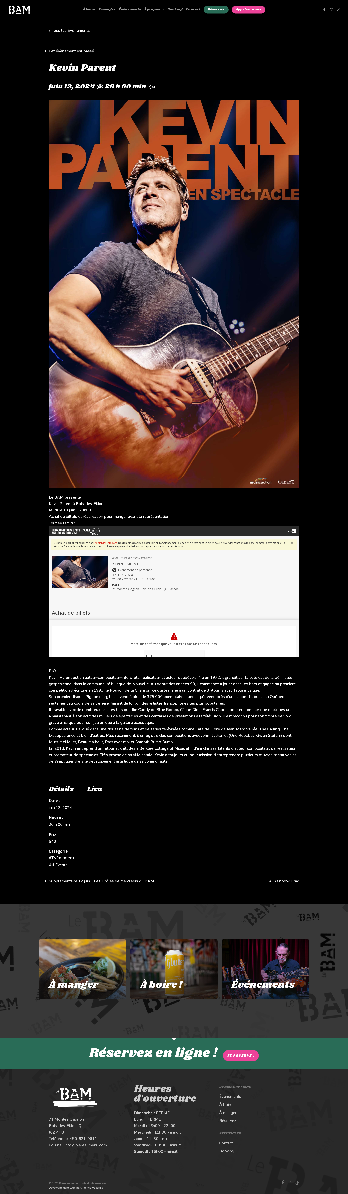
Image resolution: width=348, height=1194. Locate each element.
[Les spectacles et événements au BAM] (265, 969)
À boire (225, 1104)
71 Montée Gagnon (66, 1119)
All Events (58, 865)
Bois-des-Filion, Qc (66, 1125)
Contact (226, 1143)
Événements (230, 1096)
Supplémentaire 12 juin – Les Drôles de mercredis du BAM (101, 881)
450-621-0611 (83, 1138)
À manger (228, 1112)
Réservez (227, 1120)
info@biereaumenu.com (86, 1145)
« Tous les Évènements (69, 30)
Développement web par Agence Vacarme (76, 1188)
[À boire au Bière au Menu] (174, 969)
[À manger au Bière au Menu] (82, 969)
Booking (226, 1151)
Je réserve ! (241, 1055)
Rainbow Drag (286, 881)
